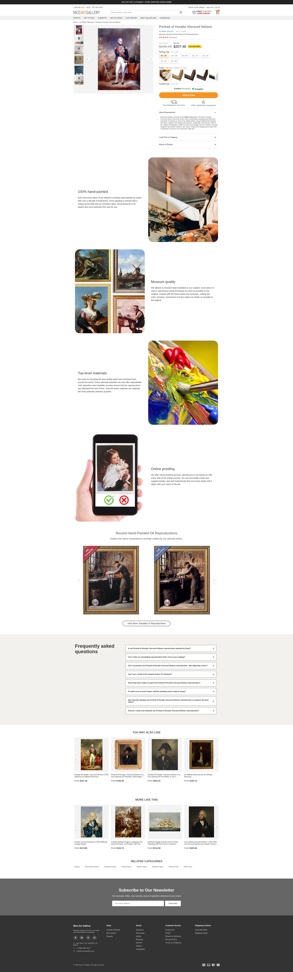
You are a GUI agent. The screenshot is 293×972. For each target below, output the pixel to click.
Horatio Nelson (126, 867)
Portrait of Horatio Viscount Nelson (108, 22)
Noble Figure (188, 867)
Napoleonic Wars (157, 867)
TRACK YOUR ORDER (196, 7)
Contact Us (169, 930)
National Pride (173, 867)
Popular (109, 936)
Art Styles (89, 18)
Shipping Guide (201, 933)
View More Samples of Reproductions (146, 623)
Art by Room (116, 18)
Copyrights (140, 949)
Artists (76, 18)
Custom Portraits (113, 930)
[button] (87, 59)
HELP (88, 7)
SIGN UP (209, 7)
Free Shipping (202, 12)
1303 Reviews (172, 37)
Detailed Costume (110, 867)
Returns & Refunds (173, 936)
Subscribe (172, 903)
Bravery (77, 867)
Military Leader (142, 867)
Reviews (139, 939)
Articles (139, 943)
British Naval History (92, 867)
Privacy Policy (171, 939)
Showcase (165, 18)
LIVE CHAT (99, 7)
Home (75, 22)
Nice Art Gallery (90, 12)
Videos (139, 946)
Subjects (102, 18)
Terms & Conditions (173, 943)
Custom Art (131, 18)
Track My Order (201, 930)
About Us (140, 930)
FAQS (167, 933)
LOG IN (217, 7)
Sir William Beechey (86, 22)
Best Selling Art (148, 18)
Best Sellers (111, 933)
